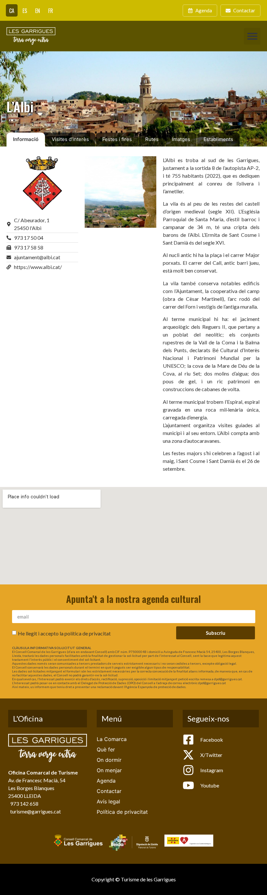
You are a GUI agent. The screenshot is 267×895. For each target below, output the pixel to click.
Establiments (218, 139)
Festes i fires (117, 139)
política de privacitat (87, 633)
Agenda (106, 780)
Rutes (152, 139)
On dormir (109, 760)
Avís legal (108, 801)
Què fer (106, 749)
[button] (252, 36)
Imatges (181, 139)
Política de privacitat (122, 812)
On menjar (109, 770)
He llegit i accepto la (64, 633)
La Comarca (112, 739)
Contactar (109, 791)
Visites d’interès (70, 139)
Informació (25, 139)
